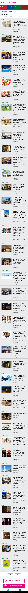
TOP (10, 574)
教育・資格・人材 (17, 6)
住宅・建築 (10, 6)
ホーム (3, 11)
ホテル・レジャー (3, 6)
